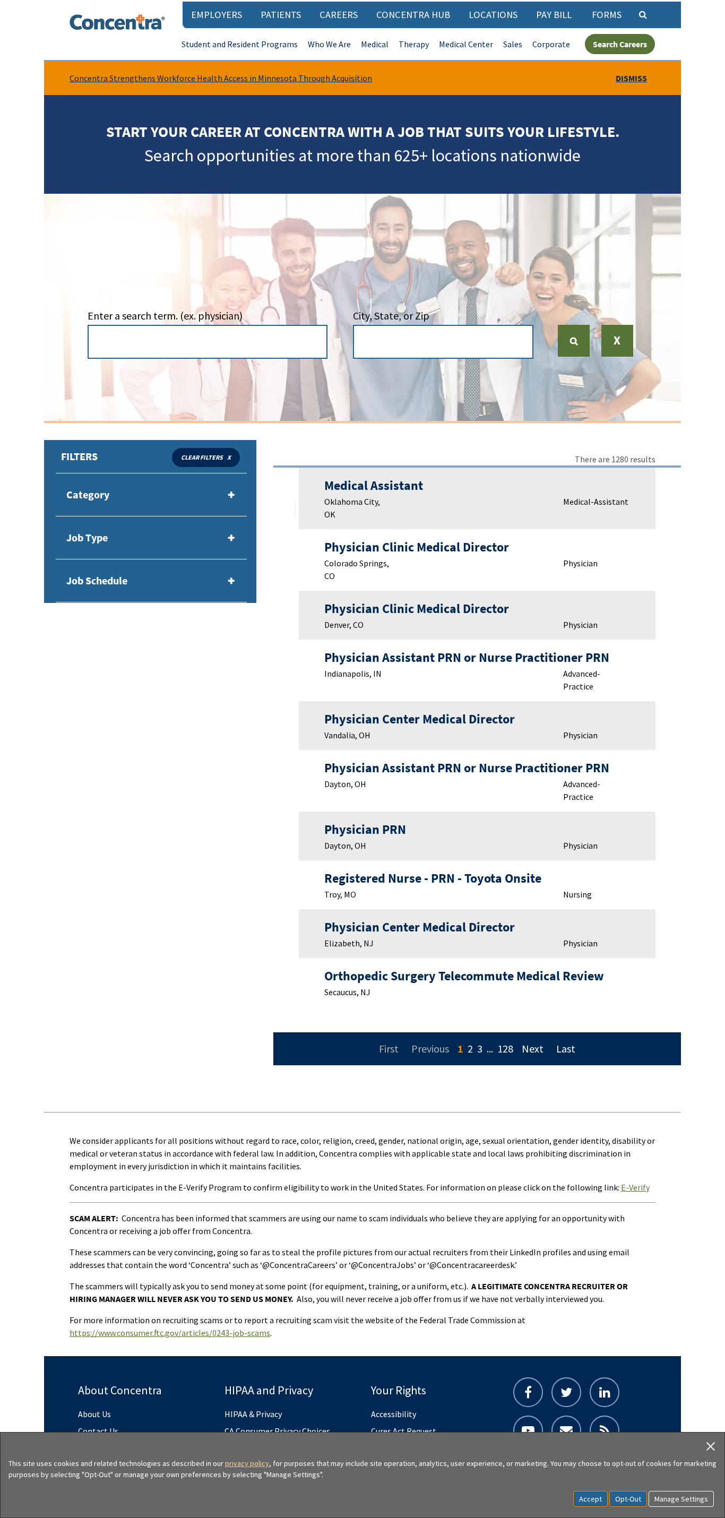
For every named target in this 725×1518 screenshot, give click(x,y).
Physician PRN (365, 829)
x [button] (229, 457)
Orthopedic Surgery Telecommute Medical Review (464, 976)
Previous (430, 1048)
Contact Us (98, 1431)
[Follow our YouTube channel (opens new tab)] (528, 1430)
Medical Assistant (373, 485)
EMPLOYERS (216, 14)
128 (505, 1048)
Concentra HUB (413, 14)
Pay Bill (554, 14)
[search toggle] (642, 14)
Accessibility (393, 1414)
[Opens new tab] (604, 1430)
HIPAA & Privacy (253, 1414)
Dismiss (631, 78)
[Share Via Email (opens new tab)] (566, 1430)
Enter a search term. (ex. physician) (165, 315)
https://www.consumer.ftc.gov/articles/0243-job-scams (170, 1332)
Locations (493, 14)
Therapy (414, 44)
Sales (512, 44)
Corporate (551, 44)
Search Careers (620, 44)
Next (532, 1048)
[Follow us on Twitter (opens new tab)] (566, 1392)
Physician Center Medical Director (419, 719)
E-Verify (635, 1187)
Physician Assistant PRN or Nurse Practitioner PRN (466, 657)
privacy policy (247, 1463)
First (389, 1048)
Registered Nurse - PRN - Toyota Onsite (432, 878)
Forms (607, 14)
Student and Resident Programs (240, 44)
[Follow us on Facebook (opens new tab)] (528, 1392)
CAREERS (339, 14)
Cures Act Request (403, 1431)
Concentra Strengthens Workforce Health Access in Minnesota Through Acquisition (221, 78)
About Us (94, 1414)
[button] (617, 348)
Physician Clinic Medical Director (416, 547)
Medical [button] (375, 44)
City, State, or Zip (391, 315)
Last (565, 1048)
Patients (281, 14)
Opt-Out (628, 1499)
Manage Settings (681, 1499)
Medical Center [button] (466, 44)
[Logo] (117, 22)
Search (578, 340)
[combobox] (207, 342)
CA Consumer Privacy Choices (277, 1431)
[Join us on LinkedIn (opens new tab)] (604, 1392)
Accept (590, 1499)
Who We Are (329, 44)
